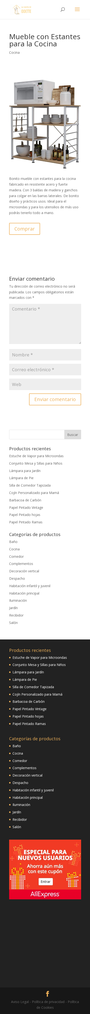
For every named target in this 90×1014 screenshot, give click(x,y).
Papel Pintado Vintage (26, 507)
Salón (13, 622)
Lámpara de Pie (21, 478)
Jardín (13, 608)
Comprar (24, 228)
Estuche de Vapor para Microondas (36, 456)
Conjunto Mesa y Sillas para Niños (35, 463)
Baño (13, 541)
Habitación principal (24, 593)
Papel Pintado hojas (24, 514)
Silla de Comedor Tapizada (30, 485)
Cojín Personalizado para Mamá (34, 492)
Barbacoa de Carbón (25, 500)
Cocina (14, 52)
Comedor (16, 556)
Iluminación (18, 600)
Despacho (17, 578)
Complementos (21, 563)
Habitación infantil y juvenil (29, 586)
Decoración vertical (24, 571)
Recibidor (16, 615)
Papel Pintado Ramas (25, 522)
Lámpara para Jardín (25, 470)
